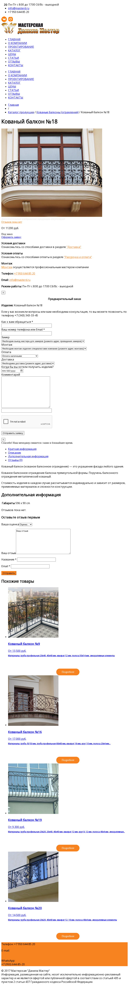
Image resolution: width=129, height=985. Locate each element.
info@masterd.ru (18, 8)
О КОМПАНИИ (17, 43)
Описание (14, 452)
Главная (13, 105)
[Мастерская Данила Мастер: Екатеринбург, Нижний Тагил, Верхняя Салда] (30, 33)
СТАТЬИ (13, 58)
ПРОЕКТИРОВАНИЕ (21, 47)
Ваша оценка (10, 524)
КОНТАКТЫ (15, 65)
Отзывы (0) (15, 460)
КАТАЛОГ (14, 50)
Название (8, 559)
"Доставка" (74, 247)
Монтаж (6, 267)
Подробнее (68, 671)
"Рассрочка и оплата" (78, 257)
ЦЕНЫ (12, 54)
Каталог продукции (21, 112)
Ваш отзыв (8, 553)
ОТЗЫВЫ (14, 61)
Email (5, 566)
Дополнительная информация (28, 456)
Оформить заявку (11, 237)
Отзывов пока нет (11, 222)
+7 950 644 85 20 (24, 273)
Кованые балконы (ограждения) (57, 112)
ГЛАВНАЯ (14, 39)
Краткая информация (22, 449)
